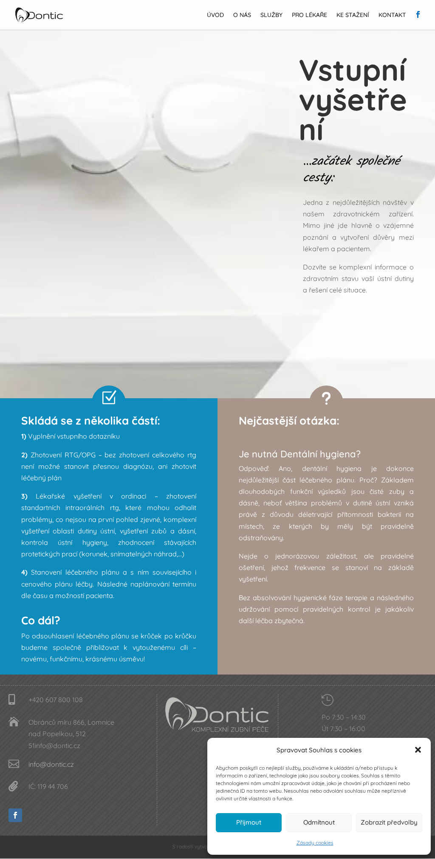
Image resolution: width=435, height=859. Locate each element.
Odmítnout (319, 822)
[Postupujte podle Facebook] (15, 815)
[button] (418, 750)
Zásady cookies (315, 842)
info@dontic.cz (51, 764)
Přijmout (248, 822)
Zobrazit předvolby (389, 822)
